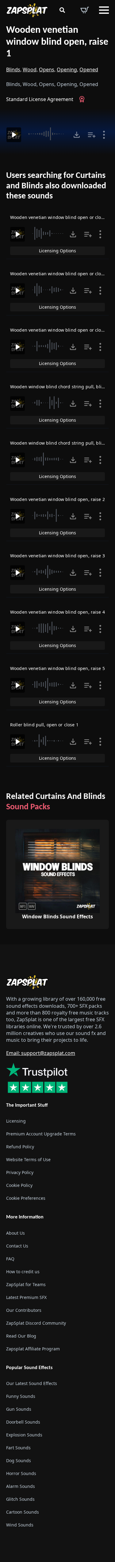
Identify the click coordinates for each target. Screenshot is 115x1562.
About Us (15, 1233)
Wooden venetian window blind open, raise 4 (57, 612)
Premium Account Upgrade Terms (41, 1134)
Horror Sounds (21, 1473)
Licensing (16, 1121)
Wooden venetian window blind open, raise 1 (57, 42)
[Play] (13, 134)
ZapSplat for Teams (26, 1284)
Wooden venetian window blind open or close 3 (59, 217)
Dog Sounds (18, 1460)
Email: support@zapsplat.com (40, 1053)
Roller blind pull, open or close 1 (44, 725)
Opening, (67, 69)
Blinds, (13, 69)
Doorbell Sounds (23, 1422)
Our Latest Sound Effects (31, 1383)
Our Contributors (23, 1310)
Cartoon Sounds (22, 1512)
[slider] (47, 133)
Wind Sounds (19, 1525)
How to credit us (23, 1271)
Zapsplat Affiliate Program (33, 1349)
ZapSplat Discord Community (36, 1323)
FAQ (10, 1259)
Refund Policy (20, 1147)
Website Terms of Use (28, 1159)
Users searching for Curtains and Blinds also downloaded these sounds (56, 186)
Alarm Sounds (20, 1486)
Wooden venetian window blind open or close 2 (59, 274)
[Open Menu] (104, 10)
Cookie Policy (19, 1185)
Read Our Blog (21, 1336)
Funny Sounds (20, 1396)
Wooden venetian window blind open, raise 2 (57, 499)
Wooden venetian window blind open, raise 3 (57, 556)
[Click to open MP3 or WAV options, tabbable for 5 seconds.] (76, 134)
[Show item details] (104, 134)
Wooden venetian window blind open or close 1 (59, 330)
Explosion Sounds (24, 1435)
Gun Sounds (18, 1409)
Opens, (47, 69)
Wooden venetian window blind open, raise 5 (57, 668)
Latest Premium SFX (26, 1297)
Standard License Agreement (39, 99)
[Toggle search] (62, 10)
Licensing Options (57, 251)
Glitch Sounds (20, 1499)
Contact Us (17, 1246)
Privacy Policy (19, 1172)
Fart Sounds (18, 1448)
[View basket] (84, 10)
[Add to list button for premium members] (91, 134)
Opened (88, 69)
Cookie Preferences (25, 1198)
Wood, (30, 69)
